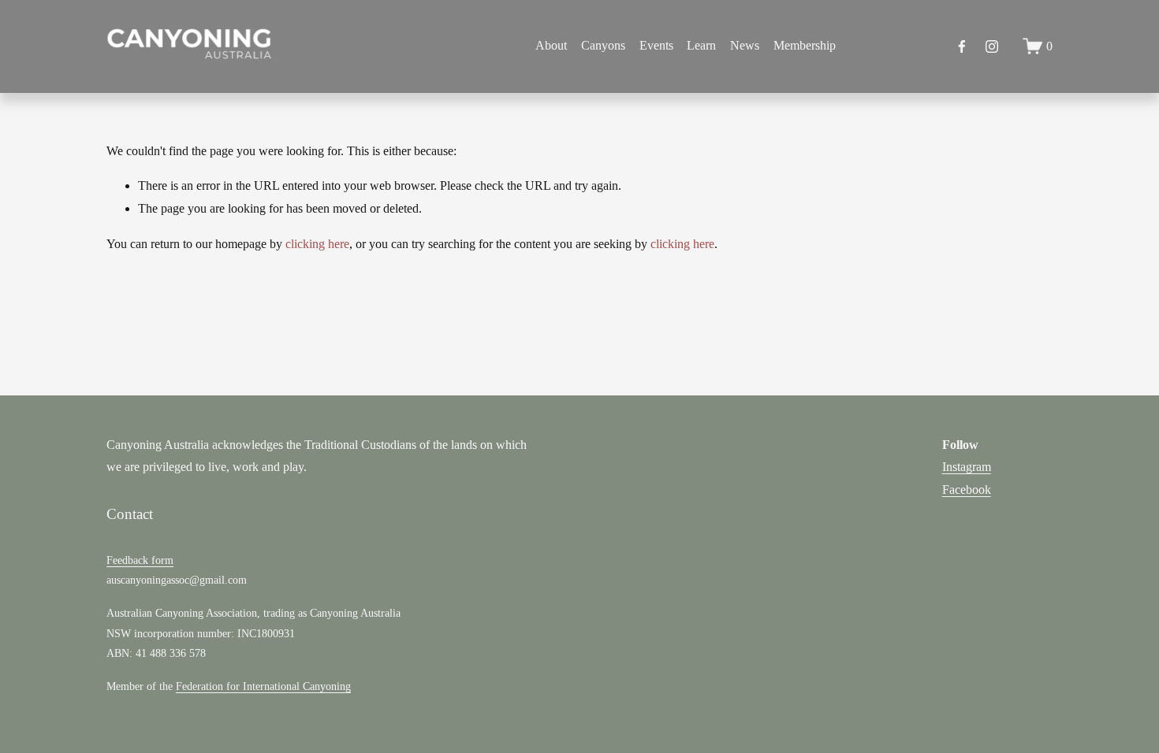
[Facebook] (962, 46)
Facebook (966, 489)
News (744, 45)
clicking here (317, 243)
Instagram (966, 466)
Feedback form (139, 560)
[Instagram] (992, 46)
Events (656, 45)
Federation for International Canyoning (263, 686)
